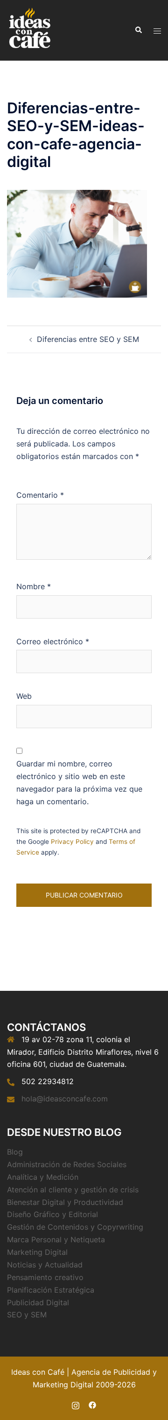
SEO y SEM (27, 1314)
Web (24, 696)
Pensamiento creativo (45, 1277)
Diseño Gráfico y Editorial (52, 1214)
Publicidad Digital (38, 1302)
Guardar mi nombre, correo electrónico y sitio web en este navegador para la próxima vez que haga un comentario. (79, 782)
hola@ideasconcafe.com (64, 1098)
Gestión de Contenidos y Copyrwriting (75, 1227)
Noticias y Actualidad (45, 1264)
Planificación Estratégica (50, 1290)
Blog (15, 1151)
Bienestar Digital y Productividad (65, 1202)
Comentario (40, 495)
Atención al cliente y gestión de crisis (73, 1189)
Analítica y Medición (42, 1177)
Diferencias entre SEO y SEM (88, 339)
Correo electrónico (52, 641)
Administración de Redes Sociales (66, 1164)
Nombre (33, 586)
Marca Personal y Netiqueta (56, 1239)
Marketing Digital (37, 1252)
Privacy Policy (72, 841)
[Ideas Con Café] (29, 29)
